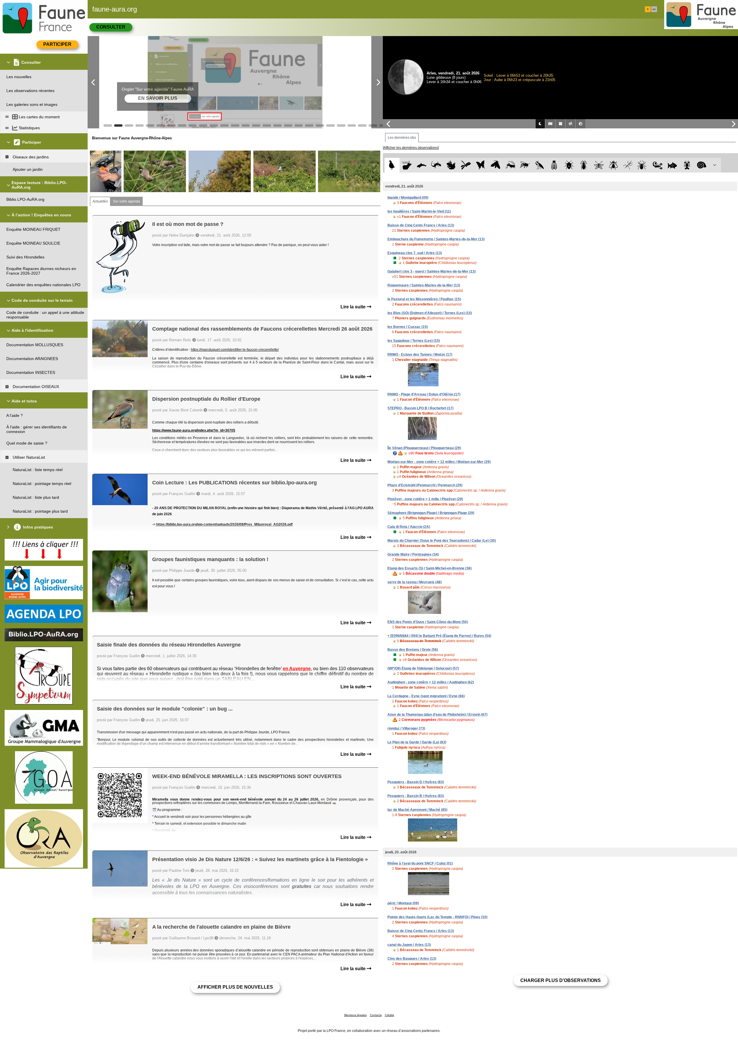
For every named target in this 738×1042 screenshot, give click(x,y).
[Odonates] (465, 165)
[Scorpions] (657, 165)
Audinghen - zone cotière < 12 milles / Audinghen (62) (430, 682)
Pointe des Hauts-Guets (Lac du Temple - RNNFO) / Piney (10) (437, 917)
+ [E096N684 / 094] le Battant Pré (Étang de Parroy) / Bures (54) (439, 636)
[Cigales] (554, 165)
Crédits (389, 1015)
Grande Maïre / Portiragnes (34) (413, 554)
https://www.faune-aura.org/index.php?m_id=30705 (193, 430)
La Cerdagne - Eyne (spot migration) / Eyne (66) (426, 696)
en (654, 9)
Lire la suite (353, 306)
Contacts (376, 1015)
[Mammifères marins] (421, 165)
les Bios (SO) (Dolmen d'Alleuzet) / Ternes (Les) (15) (429, 313)
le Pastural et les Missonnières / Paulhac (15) (424, 299)
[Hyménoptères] (524, 165)
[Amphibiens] (451, 165)
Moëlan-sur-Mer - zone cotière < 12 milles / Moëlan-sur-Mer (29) (439, 462)
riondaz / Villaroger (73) (406, 728)
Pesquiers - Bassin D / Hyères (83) (415, 782)
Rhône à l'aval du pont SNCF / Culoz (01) (420, 863)
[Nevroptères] (598, 165)
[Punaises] (569, 165)
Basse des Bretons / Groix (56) (412, 650)
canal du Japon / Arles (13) (409, 945)
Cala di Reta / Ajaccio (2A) (408, 527)
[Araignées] (643, 165)
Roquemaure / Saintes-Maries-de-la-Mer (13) (423, 285)
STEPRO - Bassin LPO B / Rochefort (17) (420, 408)
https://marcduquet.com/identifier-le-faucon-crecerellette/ (235, 350)
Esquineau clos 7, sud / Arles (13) (414, 253)
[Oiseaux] (392, 165)
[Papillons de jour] (480, 165)
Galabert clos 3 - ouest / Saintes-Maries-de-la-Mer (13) (431, 271)
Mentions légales (355, 1015)
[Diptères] (613, 165)
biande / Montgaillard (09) (407, 198)
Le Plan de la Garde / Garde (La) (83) (416, 742)
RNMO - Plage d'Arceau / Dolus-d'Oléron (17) (423, 394)
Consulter (110, 27)
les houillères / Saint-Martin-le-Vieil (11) (419, 211)
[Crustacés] (687, 165)
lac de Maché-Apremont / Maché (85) (417, 810)
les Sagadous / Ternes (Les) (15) (413, 341)
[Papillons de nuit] (495, 165)
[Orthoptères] (510, 165)
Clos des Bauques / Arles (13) (411, 959)
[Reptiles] (436, 165)
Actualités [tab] (100, 201)
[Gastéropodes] (701, 165)
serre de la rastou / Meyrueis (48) (414, 582)
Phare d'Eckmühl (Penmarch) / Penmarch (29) (424, 485)
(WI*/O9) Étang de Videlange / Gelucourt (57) (423, 668)
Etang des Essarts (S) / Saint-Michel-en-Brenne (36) (429, 568)
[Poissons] (672, 165)
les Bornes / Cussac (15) (407, 327)
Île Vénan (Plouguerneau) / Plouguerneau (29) (424, 448)
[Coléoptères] (584, 165)
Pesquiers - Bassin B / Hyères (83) (415, 796)
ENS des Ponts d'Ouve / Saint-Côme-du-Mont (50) (427, 622)
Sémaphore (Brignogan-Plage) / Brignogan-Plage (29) (430, 513)
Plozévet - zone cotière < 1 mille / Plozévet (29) (425, 499)
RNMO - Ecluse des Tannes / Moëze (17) (419, 355)
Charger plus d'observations (560, 980)
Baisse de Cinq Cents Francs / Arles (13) (420, 225)
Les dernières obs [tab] (402, 138)
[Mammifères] (407, 165)
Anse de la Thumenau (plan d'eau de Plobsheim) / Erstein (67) (437, 715)
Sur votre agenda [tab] (126, 201)
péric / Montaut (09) (403, 903)
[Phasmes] (628, 165)
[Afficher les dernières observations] (411, 148)
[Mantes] (539, 165)
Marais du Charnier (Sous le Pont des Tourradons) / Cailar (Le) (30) (441, 541)
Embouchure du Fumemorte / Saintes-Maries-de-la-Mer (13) (436, 239)
